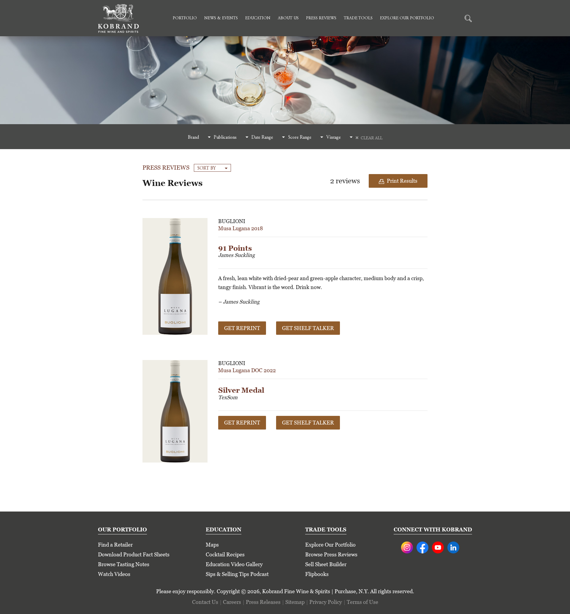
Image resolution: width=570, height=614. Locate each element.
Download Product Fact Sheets (134, 554)
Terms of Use (362, 602)
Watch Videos (114, 574)
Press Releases (263, 602)
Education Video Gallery (234, 564)
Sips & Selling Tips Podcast (237, 574)
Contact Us (205, 602)
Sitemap (295, 602)
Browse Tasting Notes (123, 564)
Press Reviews (321, 18)
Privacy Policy (325, 602)
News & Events (221, 18)
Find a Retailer (115, 545)
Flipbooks (317, 574)
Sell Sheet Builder (325, 564)
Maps (212, 545)
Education (257, 18)
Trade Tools (358, 18)
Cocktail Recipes (225, 554)
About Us (288, 18)
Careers (232, 602)
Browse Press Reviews (331, 554)
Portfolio (185, 18)
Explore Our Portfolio (407, 18)
